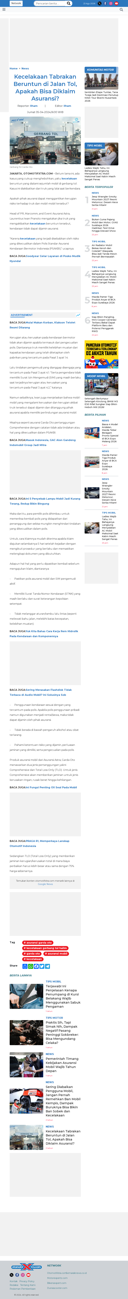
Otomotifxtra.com (57, 1273)
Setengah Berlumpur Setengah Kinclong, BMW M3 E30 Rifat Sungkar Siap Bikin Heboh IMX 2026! (101, 403)
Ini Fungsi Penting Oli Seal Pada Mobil (51, 787)
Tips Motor (54, 1017)
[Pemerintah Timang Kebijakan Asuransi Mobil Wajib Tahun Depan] (26, 1064)
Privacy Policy (26, 1281)
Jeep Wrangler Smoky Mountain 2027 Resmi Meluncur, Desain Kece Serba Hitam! (105, 201)
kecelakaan (69, 178)
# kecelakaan (33, 959)
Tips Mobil (53, 981)
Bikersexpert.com (56, 1283)
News (25, 68)
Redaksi (14, 1285)
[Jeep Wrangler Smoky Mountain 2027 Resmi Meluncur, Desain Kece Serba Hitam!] (92, 492)
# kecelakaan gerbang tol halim (45, 948)
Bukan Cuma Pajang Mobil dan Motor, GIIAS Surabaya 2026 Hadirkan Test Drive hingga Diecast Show (105, 225)
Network (16, 3)
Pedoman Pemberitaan (23, 1288)
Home (14, 68)
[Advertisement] (64, 40)
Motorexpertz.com (57, 1278)
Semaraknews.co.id (76, 1273)
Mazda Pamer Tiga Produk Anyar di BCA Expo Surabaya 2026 (103, 299)
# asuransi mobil (56, 953)
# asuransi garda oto (38, 942)
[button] (121, 9)
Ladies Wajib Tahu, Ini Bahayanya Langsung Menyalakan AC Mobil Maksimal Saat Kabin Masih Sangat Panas (100, 174)
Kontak (13, 1281)
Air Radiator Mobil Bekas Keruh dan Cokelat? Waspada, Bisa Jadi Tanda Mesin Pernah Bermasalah (104, 251)
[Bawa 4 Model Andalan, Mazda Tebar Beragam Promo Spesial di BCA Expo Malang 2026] (92, 432)
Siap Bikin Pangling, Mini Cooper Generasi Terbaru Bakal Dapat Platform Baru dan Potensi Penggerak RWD (104, 324)
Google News (45, 884)
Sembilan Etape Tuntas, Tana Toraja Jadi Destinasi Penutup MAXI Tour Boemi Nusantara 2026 (101, 96)
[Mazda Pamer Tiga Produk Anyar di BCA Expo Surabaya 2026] (92, 462)
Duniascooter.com (57, 1288)
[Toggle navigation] (3, 9)
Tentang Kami (27, 1285)
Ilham (34, 105)
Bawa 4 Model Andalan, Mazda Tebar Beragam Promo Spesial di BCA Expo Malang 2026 (110, 433)
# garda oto (32, 953)
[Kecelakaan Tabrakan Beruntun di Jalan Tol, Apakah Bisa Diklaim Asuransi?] (26, 1137)
